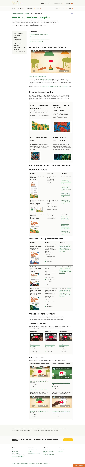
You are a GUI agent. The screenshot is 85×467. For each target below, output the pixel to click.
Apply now (14, 449)
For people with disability (17, 40)
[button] (72, 13)
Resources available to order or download (40, 39)
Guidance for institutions (48, 454)
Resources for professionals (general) (19, 50)
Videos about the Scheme (36, 41)
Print (70, 8)
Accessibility (46, 463)
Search (56, 8)
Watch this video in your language (37, 76)
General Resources (18, 33)
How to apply (15, 451)
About (37, 8)
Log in (64, 8)
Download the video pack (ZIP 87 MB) (39, 381)
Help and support (30, 8)
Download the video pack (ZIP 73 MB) (61, 411)
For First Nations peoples (17, 36)
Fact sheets (16, 45)
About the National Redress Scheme (39, 34)
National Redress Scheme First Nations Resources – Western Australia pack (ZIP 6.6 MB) (65, 248)
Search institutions (47, 449)
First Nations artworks (35, 36)
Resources (27, 13)
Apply (13, 8)
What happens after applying (18, 454)
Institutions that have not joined (48, 452)
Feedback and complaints (22, 463)
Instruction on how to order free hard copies (65, 195)
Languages (68, 3)
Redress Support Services (46, 79)
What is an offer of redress (17, 456)
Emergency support (58, 3)
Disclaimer (39, 463)
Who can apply (15, 453)
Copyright (32, 463)
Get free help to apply (32, 449)
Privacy (13, 463)
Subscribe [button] (69, 439)
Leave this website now (79, 465)
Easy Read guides (17, 43)
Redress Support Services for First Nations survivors (54, 86)
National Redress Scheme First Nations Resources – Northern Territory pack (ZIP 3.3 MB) (65, 270)
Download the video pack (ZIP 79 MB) (39, 411)
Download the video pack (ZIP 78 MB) (61, 383)
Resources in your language (34, 453)
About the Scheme (63, 449)
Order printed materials (19, 47)
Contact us (61, 451)
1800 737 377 (45, 3)
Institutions (20, 8)
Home (13, 13)
